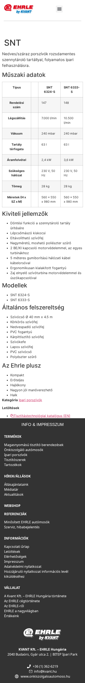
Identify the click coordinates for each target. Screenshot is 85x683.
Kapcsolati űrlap (16, 546)
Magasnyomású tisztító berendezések (34, 445)
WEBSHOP (12, 505)
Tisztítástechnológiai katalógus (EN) (42, 416)
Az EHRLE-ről (14, 606)
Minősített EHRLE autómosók (27, 522)
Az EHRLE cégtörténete (22, 601)
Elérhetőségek (15, 556)
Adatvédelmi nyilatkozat (22, 566)
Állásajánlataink (16, 484)
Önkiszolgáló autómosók (23, 450)
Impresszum (14, 561)
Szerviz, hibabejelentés (22, 527)
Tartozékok (13, 464)
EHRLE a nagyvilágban (21, 611)
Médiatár (11, 489)
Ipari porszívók (30, 400)
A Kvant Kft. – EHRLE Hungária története (35, 596)
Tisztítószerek (15, 459)
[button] (59, 9)
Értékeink (11, 616)
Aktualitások (14, 494)
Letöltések (12, 551)
